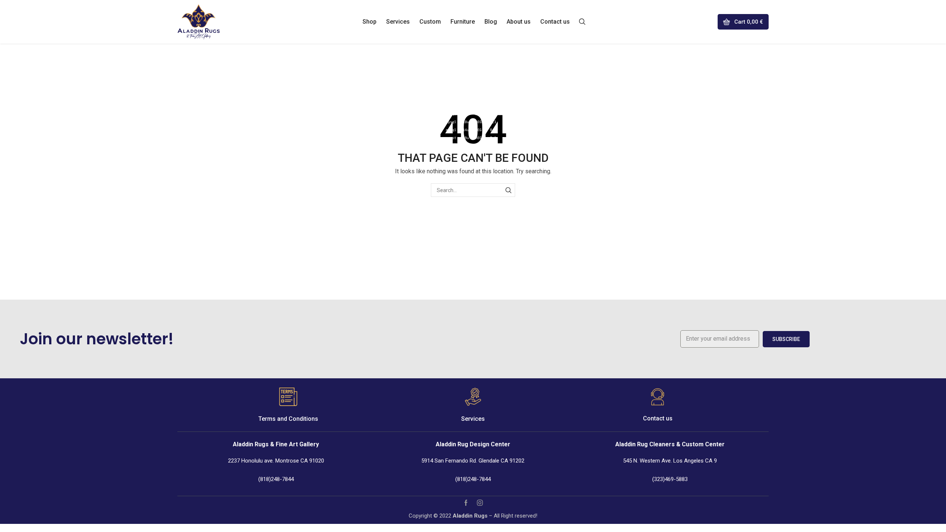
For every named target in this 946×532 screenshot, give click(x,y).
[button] (582, 21)
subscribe (786, 339)
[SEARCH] (508, 190)
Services (473, 418)
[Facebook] (466, 503)
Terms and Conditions (288, 418)
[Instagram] (480, 503)
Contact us (658, 418)
